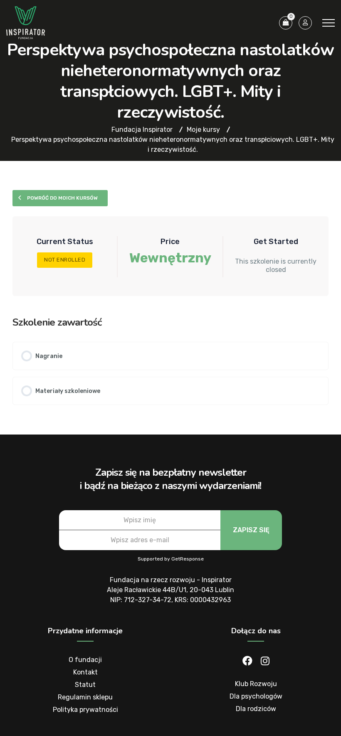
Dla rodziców (256, 709)
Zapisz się (251, 530)
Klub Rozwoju (256, 684)
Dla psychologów (256, 696)
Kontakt (85, 672)
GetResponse (187, 559)
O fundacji (85, 660)
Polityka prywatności (85, 710)
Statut (85, 685)
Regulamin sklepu (85, 697)
